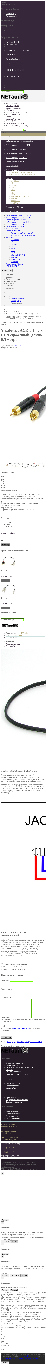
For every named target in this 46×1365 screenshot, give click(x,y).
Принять (5, 1363)
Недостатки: (6, 998)
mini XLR (15, 198)
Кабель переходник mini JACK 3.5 (20, 141)
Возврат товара (12, 1086)
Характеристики (13, 644)
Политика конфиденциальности (19, 1067)
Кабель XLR (11, 117)
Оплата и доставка (13, 279)
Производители (12, 1097)
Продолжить (6, 1037)
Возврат (9, 277)
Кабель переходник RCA (16, 158)
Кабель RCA (11, 121)
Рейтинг (4, 1024)
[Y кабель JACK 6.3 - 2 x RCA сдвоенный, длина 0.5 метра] (10, 468)
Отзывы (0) (10, 646)
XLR (13, 194)
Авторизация (11, 16)
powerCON (15, 201)
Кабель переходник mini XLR (18, 145)
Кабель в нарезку (13, 170)
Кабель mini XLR (13, 114)
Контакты (10, 288)
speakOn (14, 203)
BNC (13, 183)
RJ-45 (13, 192)
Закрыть (5, 1220)
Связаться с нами (13, 1084)
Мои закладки (12, 1116)
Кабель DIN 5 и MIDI (15, 123)
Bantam (14, 185)
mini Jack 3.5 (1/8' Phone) (21, 196)
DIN (12, 187)
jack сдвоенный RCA (33, 1042)
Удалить (14, 1290)
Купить (14, 1241)
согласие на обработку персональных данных (20, 1358)
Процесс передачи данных (17, 1074)
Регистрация (11, 14)
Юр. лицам (10, 283)
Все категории (12, 103)
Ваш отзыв (5, 1017)
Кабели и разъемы (13, 108)
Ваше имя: (5, 980)
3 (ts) (13, 1042)
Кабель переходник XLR (16, 149)
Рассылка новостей (14, 1118)
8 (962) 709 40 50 (13, 44)
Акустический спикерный (22, 172)
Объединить (15, 1275)
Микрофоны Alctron (14, 207)
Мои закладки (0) (18, 61)
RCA (13, 190)
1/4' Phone (15, 181)
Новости (9, 286)
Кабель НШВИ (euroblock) (17, 125)
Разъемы (9, 179)
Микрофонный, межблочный (23, 174)
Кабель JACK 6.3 (13, 119)
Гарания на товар (13, 1065)
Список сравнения (18, 63)
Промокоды (11, 281)
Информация (7, 270)
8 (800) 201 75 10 (13, 42)
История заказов (13, 1114)
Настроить (6, 1241)
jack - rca (20, 1042)
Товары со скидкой (14, 1102)
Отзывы (9, 275)
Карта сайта (11, 1088)
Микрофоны (11, 110)
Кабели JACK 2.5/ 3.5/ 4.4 (16, 112)
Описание (10, 642)
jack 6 (8, 1042)
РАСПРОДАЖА (12, 106)
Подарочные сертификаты (17, 1100)
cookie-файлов (27, 1356)
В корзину (5, 545)
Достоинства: (6, 989)
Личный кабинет (13, 1112)
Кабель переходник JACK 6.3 (18, 153)
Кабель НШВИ (12, 166)
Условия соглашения (14, 1063)
